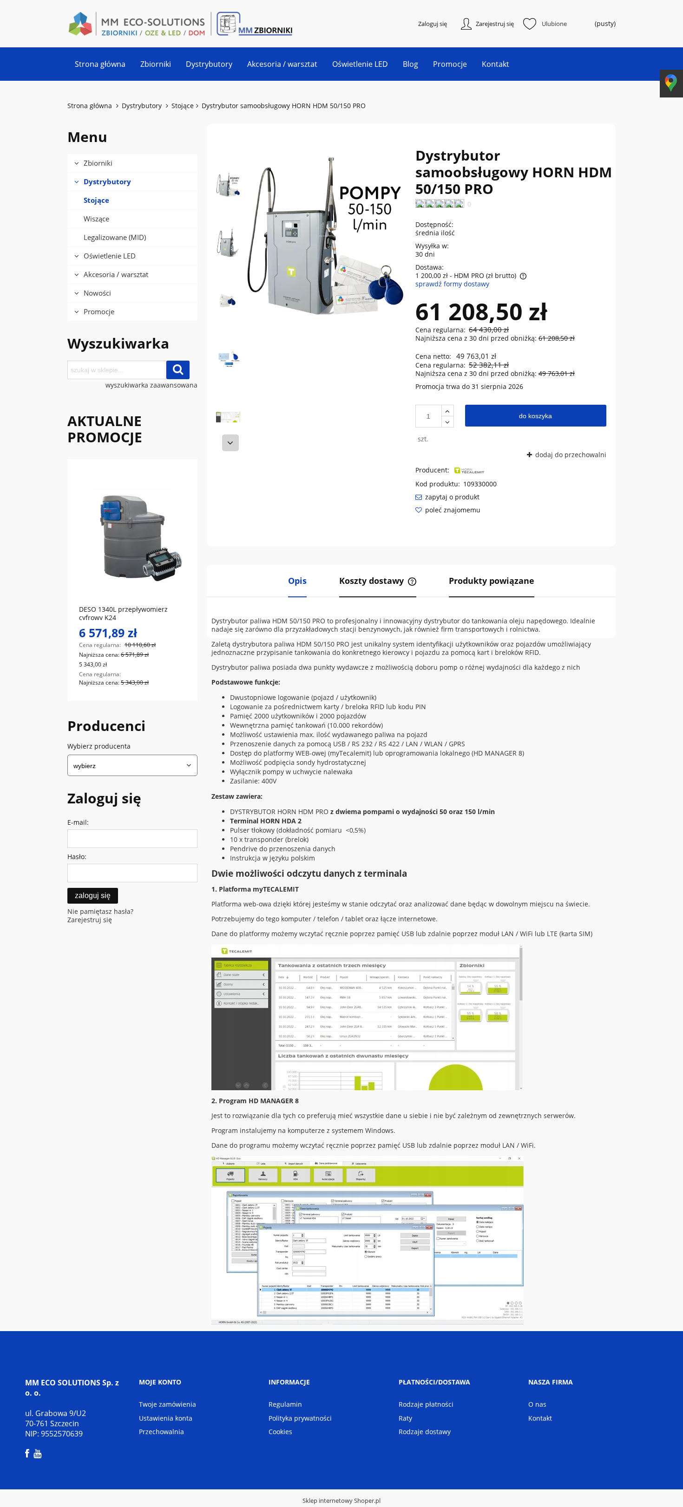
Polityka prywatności (300, 1418)
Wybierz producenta (99, 746)
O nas (537, 1404)
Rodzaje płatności (426, 1404)
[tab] (297, 581)
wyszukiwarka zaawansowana (151, 385)
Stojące (96, 200)
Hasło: (76, 856)
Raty (405, 1418)
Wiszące (96, 218)
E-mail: (78, 822)
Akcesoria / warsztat (116, 274)
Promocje (99, 311)
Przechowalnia (161, 1431)
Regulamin (285, 1404)
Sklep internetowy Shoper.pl (341, 1500)
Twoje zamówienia (167, 1404)
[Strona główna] (113, 23)
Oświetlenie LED (110, 255)
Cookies (280, 1431)
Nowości (97, 293)
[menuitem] (100, 64)
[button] (230, 442)
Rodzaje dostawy (425, 1431)
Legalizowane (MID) (115, 237)
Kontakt (540, 1418)
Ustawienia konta (165, 1418)
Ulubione (554, 23)
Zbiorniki (98, 163)
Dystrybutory (107, 181)
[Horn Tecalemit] (469, 470)
